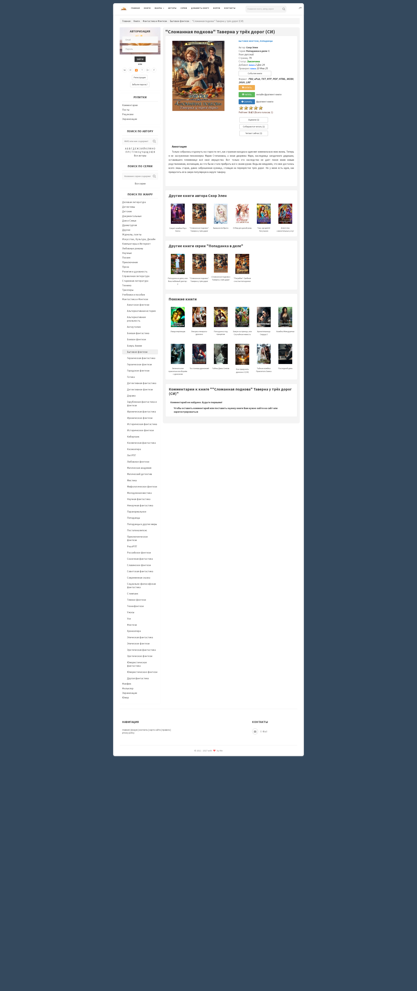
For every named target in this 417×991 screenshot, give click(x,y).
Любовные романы (132, 248)
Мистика (132, 480)
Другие (126, 229)
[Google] (148, 70)
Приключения (130, 262)
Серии (183, 8)
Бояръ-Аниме (134, 345)
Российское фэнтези (139, 552)
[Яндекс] (142, 70)
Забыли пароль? (140, 84)
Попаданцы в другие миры (142, 524)
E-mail (263, 731)
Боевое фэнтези (136, 339)
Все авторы (140, 155)
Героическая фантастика (141, 358)
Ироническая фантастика (141, 411)
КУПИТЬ (248, 87)
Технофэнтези (135, 606)
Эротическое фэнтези (139, 656)
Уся (129, 618)
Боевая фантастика (138, 333)
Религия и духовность (134, 271)
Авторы (172, 8)
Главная (135, 8)
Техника (126, 285)
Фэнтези (132, 624)
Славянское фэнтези (139, 565)
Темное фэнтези (136, 599)
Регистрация (140, 77)
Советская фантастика (140, 571)
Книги (147, 8)
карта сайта (155, 729)
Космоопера (134, 449)
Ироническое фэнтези (140, 417)
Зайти (140, 59)
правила (166, 729)
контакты (143, 729)
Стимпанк (132, 593)
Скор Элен (252, 47)
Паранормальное (136, 511)
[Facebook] (153, 70)
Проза (125, 266)
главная (125, 729)
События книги (255, 73)
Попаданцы (133, 517)
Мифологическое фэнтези (142, 486)
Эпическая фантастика (140, 637)
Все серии (140, 183)
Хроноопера (134, 631)
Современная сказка (138, 577)
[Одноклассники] (136, 70)
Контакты (230, 8)
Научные (127, 253)
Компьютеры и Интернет (136, 243)
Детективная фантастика (141, 383)
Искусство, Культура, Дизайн (139, 239)
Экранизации (129, 119)
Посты (125, 109)
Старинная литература (135, 280)
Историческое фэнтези (140, 430)
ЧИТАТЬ (248, 94)
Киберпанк (133, 436)
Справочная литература (136, 276)
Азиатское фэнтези (138, 304)
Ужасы (130, 612)
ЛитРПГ (131, 455)
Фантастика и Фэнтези (155, 21)
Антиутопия (134, 326)
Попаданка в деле (256, 51)
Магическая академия (139, 467)
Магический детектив (139, 474)
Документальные (132, 216)
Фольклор (127, 688)
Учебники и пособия (133, 294)
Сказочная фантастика (140, 558)
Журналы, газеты (132, 234)
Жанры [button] (158, 8)
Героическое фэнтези (139, 364)
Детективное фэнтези (140, 389)
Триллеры (127, 289)
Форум (216, 8)
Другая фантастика (138, 678)
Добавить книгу (200, 8)
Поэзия (126, 257)
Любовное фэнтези (138, 461)
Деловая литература (202, 16)
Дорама (131, 395)
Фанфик (126, 683)
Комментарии (130, 105)
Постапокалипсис (137, 530)
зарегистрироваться (186, 411)
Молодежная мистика (139, 492)
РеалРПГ (132, 546)
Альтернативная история (141, 310)
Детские (127, 211)
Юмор (125, 697)
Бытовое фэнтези (179, 21)
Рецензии (127, 114)
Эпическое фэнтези (138, 643)
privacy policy (128, 732)
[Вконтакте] (124, 70)
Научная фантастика (138, 499)
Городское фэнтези (138, 370)
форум (134, 729)
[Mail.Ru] (130, 70)
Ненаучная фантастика (140, 505)
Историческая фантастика (142, 424)
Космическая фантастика (141, 442)
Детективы (128, 206)
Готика (131, 376)
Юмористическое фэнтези (142, 672)
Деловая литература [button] (166, 16)
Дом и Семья (129, 220)
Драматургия (129, 225)
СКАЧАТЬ (248, 101)
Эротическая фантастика (141, 649)
